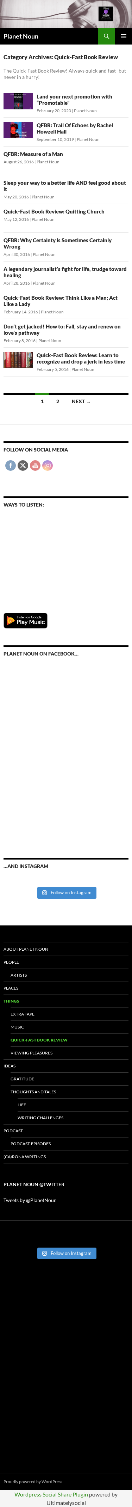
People (11, 962)
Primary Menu (123, 36)
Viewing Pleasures (31, 1052)
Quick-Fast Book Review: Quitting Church (54, 211)
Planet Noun (21, 36)
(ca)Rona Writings (25, 1156)
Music (17, 1027)
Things (11, 1001)
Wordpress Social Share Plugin (51, 1494)
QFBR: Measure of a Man (33, 154)
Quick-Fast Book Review (39, 1040)
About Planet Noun (26, 949)
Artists (19, 975)
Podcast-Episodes (31, 1143)
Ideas (9, 1065)
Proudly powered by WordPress (33, 1481)
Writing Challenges (40, 1117)
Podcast (13, 1130)
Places (11, 988)
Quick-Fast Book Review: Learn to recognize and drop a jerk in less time (81, 358)
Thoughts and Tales (33, 1091)
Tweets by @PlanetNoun (30, 1200)
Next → (81, 401)
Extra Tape (22, 1014)
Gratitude (22, 1078)
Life (22, 1104)
